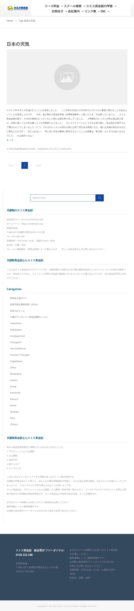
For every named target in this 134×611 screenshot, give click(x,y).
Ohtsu (13, 367)
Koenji (13, 386)
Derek (32, 148)
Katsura (14, 399)
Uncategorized (17, 336)
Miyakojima (15, 373)
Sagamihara (16, 361)
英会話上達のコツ (18, 298)
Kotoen (13, 380)
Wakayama (15, 329)
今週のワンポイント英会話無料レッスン (29, 316)
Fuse (12, 417)
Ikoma (13, 405)
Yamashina (15, 323)
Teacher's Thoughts (20, 354)
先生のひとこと (17, 310)
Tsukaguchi (15, 342)
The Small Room (17, 148)
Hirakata (14, 411)
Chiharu (14, 424)
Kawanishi (15, 392)
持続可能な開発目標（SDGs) (23, 304)
